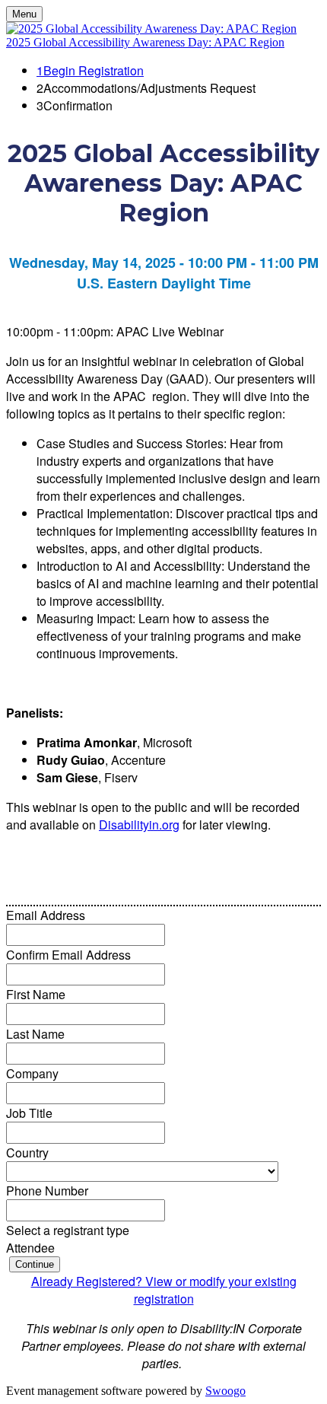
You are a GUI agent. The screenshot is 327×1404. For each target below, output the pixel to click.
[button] (34, 1264)
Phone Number (47, 1190)
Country (27, 1152)
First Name (35, 994)
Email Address (45, 915)
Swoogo (225, 1390)
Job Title (29, 1113)
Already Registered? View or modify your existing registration (164, 1289)
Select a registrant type (67, 1230)
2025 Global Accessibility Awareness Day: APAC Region (145, 42)
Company (32, 1073)
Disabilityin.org (139, 824)
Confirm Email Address (68, 954)
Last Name (35, 1034)
